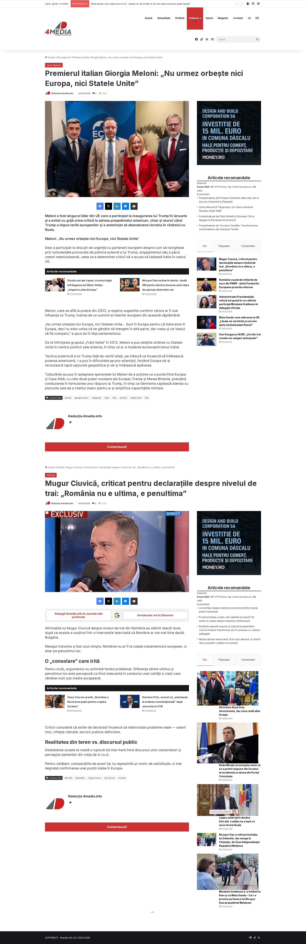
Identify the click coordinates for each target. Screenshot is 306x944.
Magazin (223, 17)
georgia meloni (81, 398)
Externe (194, 17)
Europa (68, 398)
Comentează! (117, 447)
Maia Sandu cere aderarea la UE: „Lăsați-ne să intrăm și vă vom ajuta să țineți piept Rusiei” (239, 321)
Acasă (148, 17)
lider (114, 398)
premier (123, 398)
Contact (238, 17)
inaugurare (96, 398)
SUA (147, 398)
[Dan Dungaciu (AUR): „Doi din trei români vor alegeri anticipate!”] (206, 339)
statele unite (135, 398)
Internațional (63, 57)
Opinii (209, 17)
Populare (224, 246)
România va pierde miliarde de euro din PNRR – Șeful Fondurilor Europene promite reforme (239, 283)
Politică (179, 17)
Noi (205, 246)
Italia (107, 398)
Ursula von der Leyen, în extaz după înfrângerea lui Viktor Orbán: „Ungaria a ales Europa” (89, 285)
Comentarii (248, 246)
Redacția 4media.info (62, 93)
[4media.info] (58, 29)
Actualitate (163, 17)
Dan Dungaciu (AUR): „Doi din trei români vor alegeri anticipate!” (126, 3)
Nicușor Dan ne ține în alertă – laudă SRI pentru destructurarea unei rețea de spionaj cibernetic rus (165, 285)
